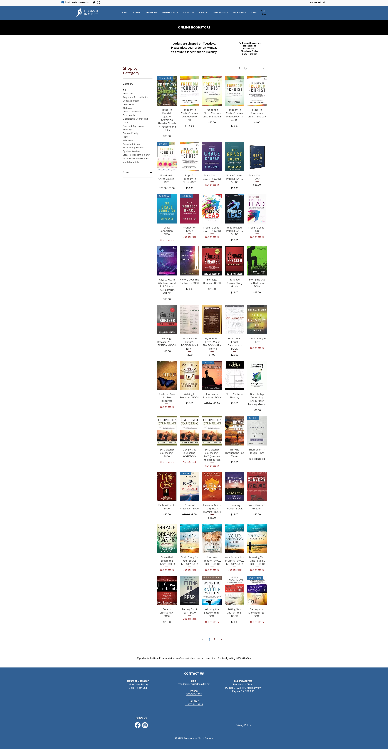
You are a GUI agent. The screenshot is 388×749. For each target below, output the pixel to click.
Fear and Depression (133, 126)
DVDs (125, 122)
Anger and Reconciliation (135, 97)
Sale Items (128, 140)
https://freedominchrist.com (186, 658)
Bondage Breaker (131, 100)
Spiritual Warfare (131, 151)
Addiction (128, 93)
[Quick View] (189, 91)
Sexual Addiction (131, 144)
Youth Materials (131, 162)
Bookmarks (128, 104)
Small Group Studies (133, 147)
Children (127, 108)
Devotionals (129, 115)
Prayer (126, 136)
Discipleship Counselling (135, 118)
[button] (264, 12)
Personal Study (130, 133)
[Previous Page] (203, 639)
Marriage (127, 129)
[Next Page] (221, 639)
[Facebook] (94, 2)
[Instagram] (98, 2)
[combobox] (252, 68)
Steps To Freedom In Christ (136, 154)
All (124, 89)
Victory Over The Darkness (136, 158)
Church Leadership (132, 111)
